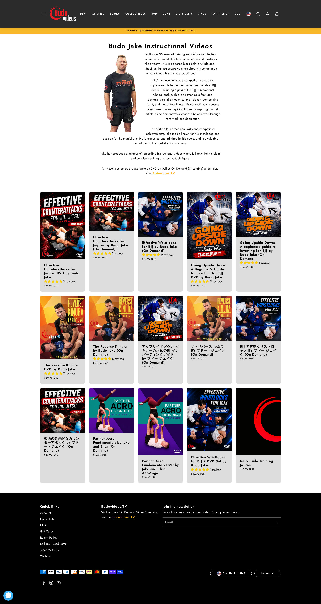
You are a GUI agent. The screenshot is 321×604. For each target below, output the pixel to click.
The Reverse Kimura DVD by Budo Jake (61, 367)
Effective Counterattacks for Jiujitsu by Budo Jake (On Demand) (110, 243)
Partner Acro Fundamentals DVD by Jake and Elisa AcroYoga (160, 467)
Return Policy (48, 537)
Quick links (49, 506)
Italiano (265, 573)
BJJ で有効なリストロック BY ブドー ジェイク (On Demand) (258, 350)
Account (45, 513)
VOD (238, 13)
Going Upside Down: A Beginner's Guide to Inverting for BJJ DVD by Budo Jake (208, 271)
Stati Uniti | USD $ (234, 573)
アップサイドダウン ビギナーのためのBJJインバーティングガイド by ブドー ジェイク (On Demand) (160, 354)
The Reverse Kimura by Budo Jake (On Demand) (110, 350)
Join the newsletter (178, 506)
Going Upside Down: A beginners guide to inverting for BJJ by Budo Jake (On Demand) (258, 250)
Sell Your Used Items (53, 544)
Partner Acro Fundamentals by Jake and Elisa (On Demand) (111, 444)
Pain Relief (220, 13)
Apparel (98, 13)
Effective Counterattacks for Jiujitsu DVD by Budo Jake (61, 271)
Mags (202, 13)
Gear (166, 13)
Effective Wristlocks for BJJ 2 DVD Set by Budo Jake (208, 461)
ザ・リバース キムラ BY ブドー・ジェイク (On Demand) (208, 350)
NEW (83, 13)
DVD (154, 13)
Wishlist (45, 556)
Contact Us (47, 519)
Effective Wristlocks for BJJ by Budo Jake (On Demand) (159, 246)
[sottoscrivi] (277, 522)
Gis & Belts (184, 13)
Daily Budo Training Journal (256, 463)
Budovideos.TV (114, 506)
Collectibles (135, 13)
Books (115, 13)
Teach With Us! (50, 550)
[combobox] (258, 15)
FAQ (43, 525)
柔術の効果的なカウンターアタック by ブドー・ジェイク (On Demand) (62, 444)
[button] (44, 14)
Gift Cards (47, 531)
